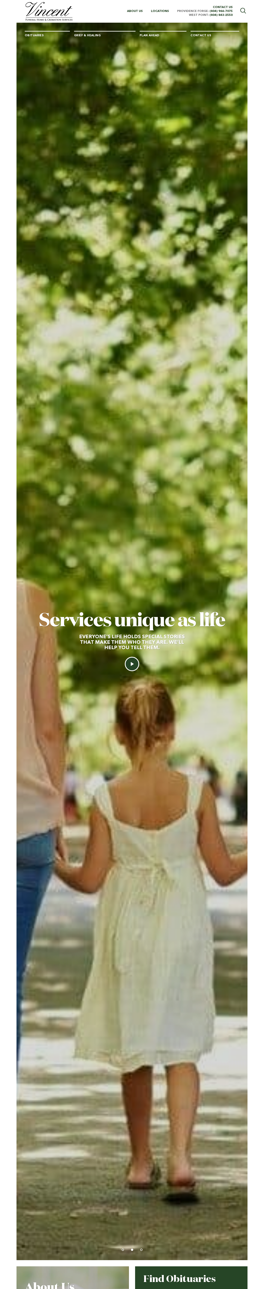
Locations (160, 11)
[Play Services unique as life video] (132, 664)
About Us (135, 11)
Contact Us (223, 7)
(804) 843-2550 (221, 15)
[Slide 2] (132, 1250)
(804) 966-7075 (221, 11)
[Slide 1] (123, 1250)
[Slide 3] (141, 1250)
